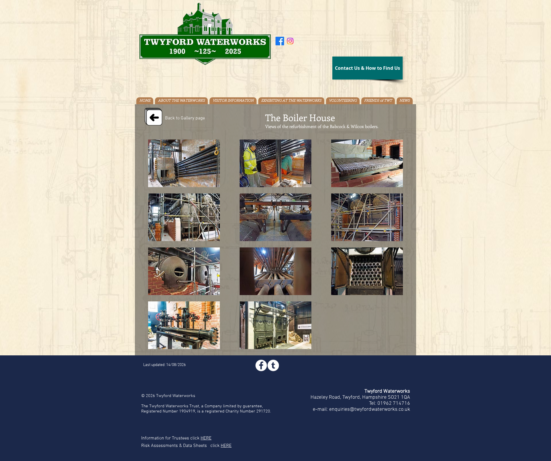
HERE (206, 438)
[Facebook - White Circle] (261, 365)
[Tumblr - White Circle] (273, 365)
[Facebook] (280, 41)
